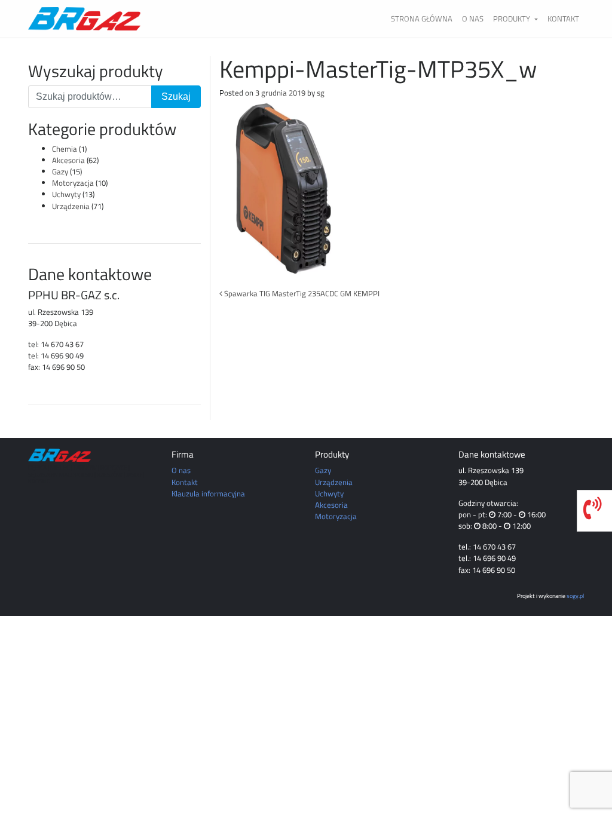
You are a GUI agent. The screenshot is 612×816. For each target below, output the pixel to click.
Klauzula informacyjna (208, 493)
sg (321, 93)
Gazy (60, 171)
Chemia (64, 149)
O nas (473, 18)
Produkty (512, 18)
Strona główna (421, 18)
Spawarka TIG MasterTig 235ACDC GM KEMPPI (301, 293)
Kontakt (563, 18)
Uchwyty (66, 194)
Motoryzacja (73, 183)
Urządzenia (71, 206)
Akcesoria (68, 160)
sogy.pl (575, 595)
